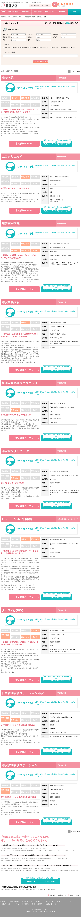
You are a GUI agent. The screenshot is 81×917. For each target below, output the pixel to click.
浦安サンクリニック (15, 451)
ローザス (54, 904)
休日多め (16, 47)
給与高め (7, 47)
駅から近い (55, 47)
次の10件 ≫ (76, 71)
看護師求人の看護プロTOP (58, 895)
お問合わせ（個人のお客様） (10, 901)
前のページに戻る (75, 895)
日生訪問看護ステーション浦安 (23, 693)
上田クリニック (12, 156)
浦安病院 (8, 77)
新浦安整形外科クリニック (20, 383)
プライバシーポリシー (66, 901)
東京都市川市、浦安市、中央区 (67, 519)
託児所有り (34, 47)
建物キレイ (64, 47)
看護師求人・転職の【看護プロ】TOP (11, 17)
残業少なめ (25, 47)
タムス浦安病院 (12, 610)
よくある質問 (38, 904)
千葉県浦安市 (61, 78)
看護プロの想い (6, 904)
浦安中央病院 (11, 302)
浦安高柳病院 (11, 223)
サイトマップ (50, 901)
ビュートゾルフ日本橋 (17, 519)
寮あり (73, 47)
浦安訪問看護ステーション (20, 765)
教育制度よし (45, 47)
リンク (17, 904)
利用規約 (26, 904)
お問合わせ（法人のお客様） (33, 901)
